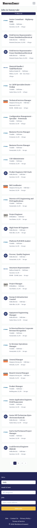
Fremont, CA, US (14, 137)
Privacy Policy (25, 518)
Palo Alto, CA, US (14, 233)
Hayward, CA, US (14, 105)
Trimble (11, 24)
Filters (19, 13)
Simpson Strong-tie (15, 103)
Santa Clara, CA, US (15, 92)
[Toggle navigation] (34, 3)
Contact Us (14, 518)
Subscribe (18, 508)
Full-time (19, 24)
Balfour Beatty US (14, 71)
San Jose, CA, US (14, 27)
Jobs (6, 518)
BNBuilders (12, 217)
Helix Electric (13, 40)
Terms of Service (18, 521)
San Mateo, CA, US (15, 219)
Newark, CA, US (14, 365)
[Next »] (25, 463)
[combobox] (18, 482)
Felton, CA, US (13, 74)
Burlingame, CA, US (15, 391)
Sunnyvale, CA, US (15, 150)
